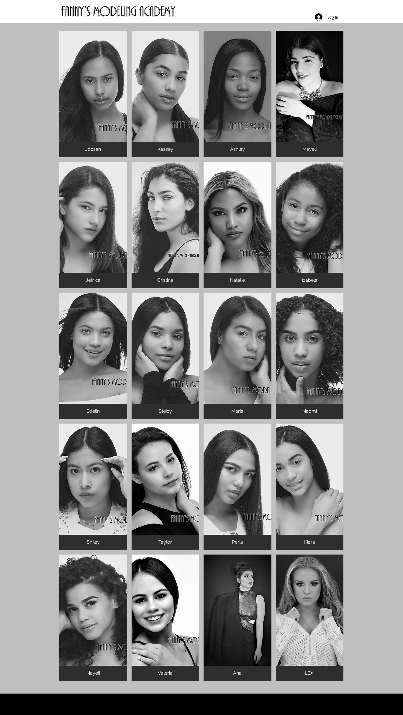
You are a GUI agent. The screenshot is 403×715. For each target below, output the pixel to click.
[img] (93, 94)
